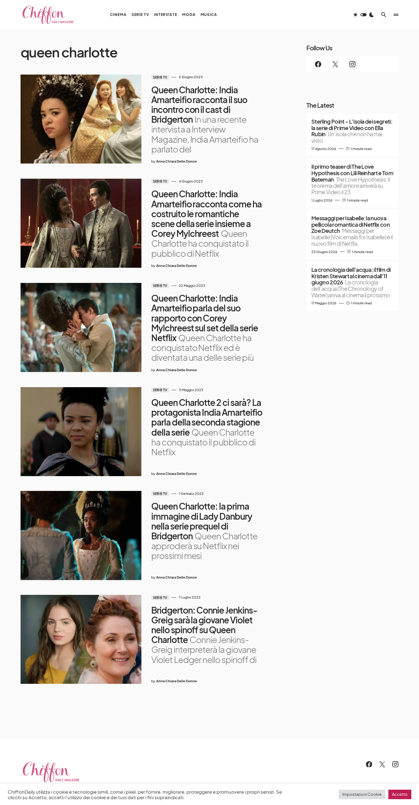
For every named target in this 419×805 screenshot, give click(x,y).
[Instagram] (352, 64)
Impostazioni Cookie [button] (362, 794)
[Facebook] (318, 64)
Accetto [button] (400, 794)
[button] (363, 14)
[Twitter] (335, 64)
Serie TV (160, 77)
